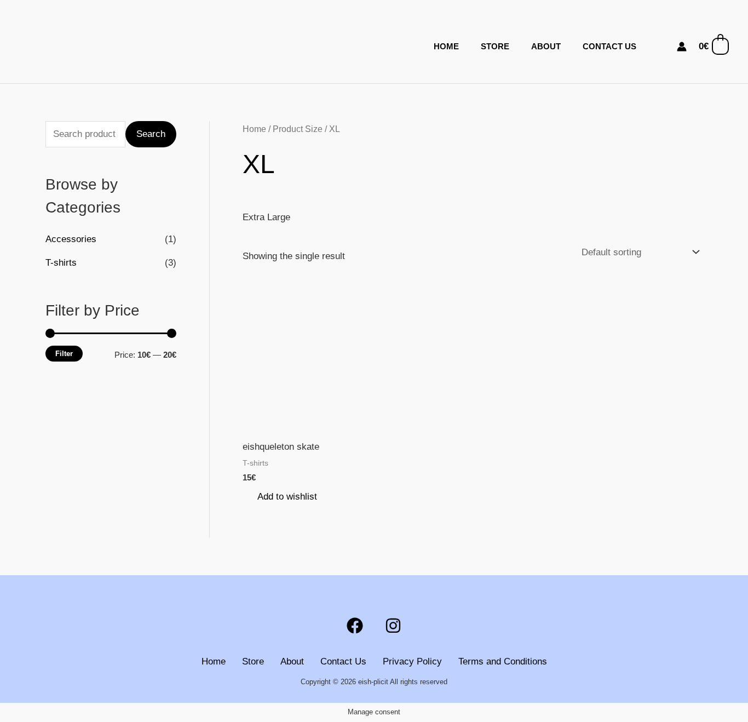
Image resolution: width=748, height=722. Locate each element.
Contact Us (609, 46)
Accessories (70, 239)
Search (150, 134)
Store (495, 46)
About (546, 46)
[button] (662, 46)
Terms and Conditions (502, 661)
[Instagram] (393, 626)
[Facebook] (355, 626)
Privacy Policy (412, 661)
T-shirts (61, 262)
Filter (64, 353)
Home (446, 46)
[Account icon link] (682, 46)
